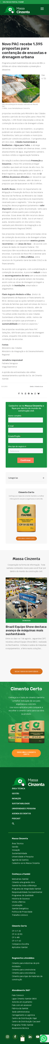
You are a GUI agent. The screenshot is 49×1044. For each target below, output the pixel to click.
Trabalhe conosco (20, 915)
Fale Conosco (18, 995)
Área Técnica (18, 789)
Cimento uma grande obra (23, 882)
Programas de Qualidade (23, 895)
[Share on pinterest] (28, 393)
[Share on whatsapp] (35, 393)
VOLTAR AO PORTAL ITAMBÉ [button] (13, 2)
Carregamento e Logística (23, 1015)
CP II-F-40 (16, 941)
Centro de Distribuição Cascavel (26, 1021)
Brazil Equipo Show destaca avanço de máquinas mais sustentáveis (26, 630)
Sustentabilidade (21, 804)
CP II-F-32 (16, 931)
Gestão (32, 386)
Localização (17, 905)
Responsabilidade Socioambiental (27, 892)
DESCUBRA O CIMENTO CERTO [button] (26, 538)
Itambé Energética (20, 908)
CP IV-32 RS (17, 934)
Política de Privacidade (22, 912)
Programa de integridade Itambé (26, 889)
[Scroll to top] (22, 1039)
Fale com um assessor (22, 1005)
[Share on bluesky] (38, 393)
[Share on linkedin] (31, 393)
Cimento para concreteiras (24, 973)
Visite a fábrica (18, 902)
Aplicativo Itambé (20, 947)
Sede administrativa (21, 1012)
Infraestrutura (38, 386)
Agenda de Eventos (21, 814)
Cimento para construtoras (24, 969)
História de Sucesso (21, 898)
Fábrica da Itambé (20, 1008)
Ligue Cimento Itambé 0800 (24, 998)
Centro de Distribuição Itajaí (24, 1018)
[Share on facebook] (18, 393)
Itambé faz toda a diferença (24, 885)
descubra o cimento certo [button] (26, 753)
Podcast (16, 819)
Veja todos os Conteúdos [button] (26, 671)
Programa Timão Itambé (22, 1025)
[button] (42, 11)
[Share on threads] (25, 393)
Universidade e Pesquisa (24, 809)
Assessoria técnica (20, 1028)
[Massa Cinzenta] (17, 10)
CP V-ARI (16, 937)
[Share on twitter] (22, 393)
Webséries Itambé (20, 879)
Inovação (16, 799)
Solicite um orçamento (22, 1002)
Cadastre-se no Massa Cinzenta (26, 863)
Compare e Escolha (20, 944)
